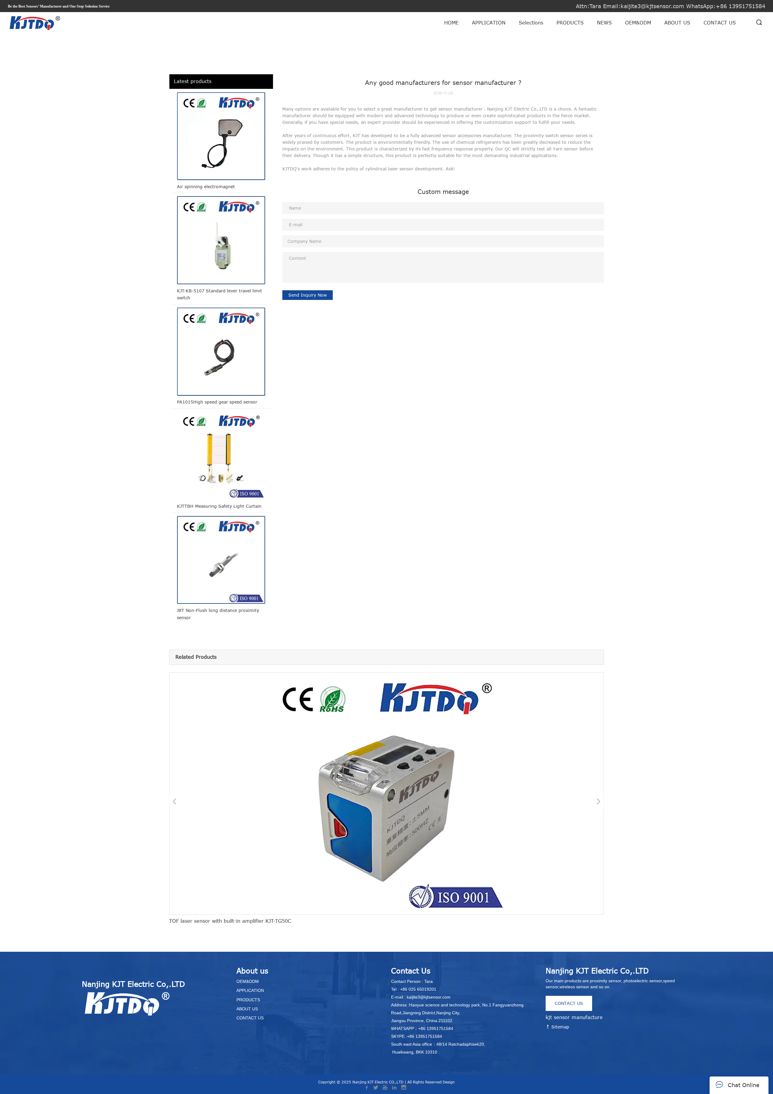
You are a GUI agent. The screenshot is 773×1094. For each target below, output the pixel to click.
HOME (451, 22)
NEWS (604, 22)
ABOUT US (677, 22)
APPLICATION (488, 22)
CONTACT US (720, 22)
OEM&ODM (638, 22)
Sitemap (559, 1026)
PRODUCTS (570, 22)
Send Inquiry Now (307, 295)
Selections (531, 22)
